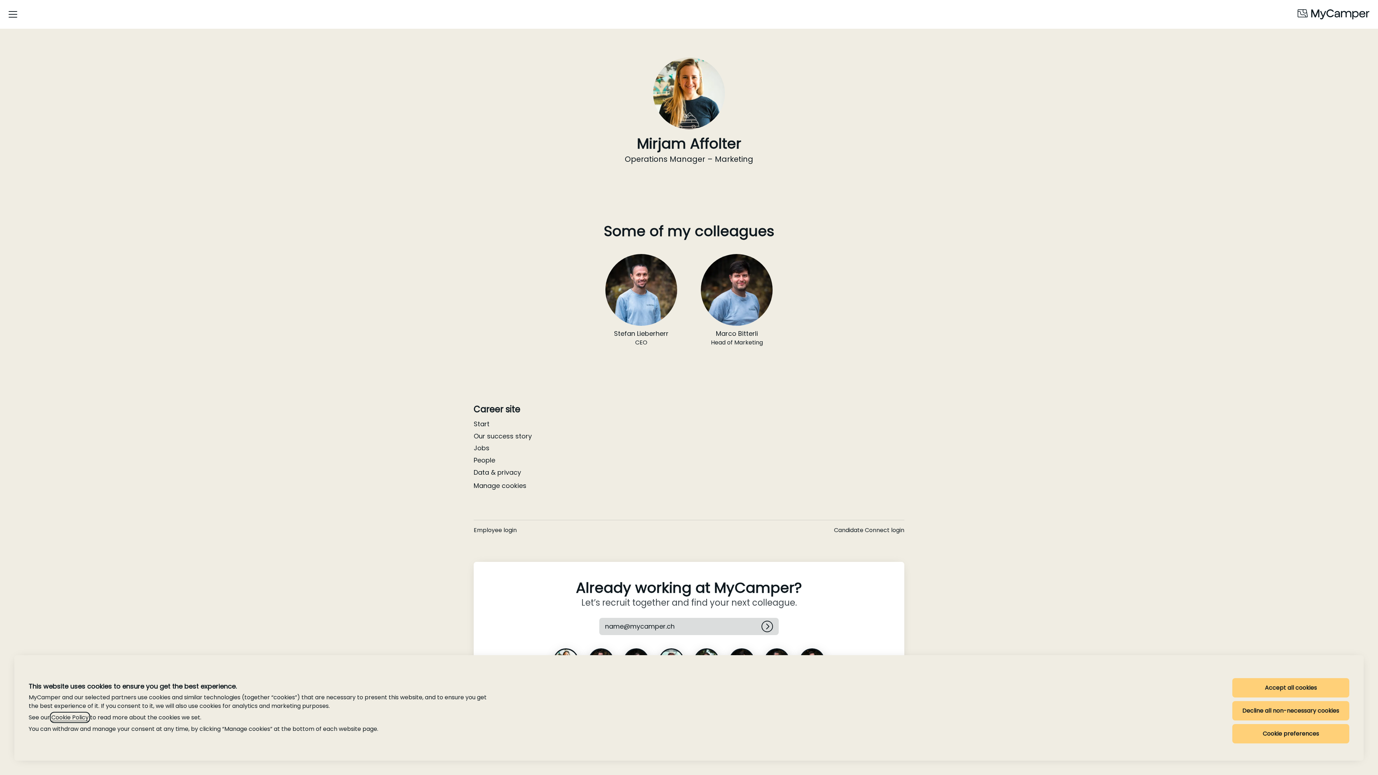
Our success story (503, 436)
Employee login (495, 530)
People (484, 460)
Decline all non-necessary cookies (1290, 710)
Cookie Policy (70, 717)
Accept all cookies (1291, 688)
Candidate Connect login (869, 530)
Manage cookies (500, 485)
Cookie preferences (1291, 733)
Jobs (481, 447)
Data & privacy (497, 472)
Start (481, 423)
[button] (649, 626)
